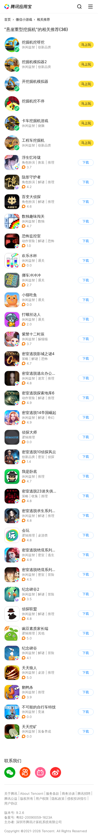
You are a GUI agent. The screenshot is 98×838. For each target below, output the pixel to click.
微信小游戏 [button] (24, 19)
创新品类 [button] (28, 457)
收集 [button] (34, 496)
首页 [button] (7, 19)
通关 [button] (41, 260)
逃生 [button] (51, 555)
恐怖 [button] (51, 241)
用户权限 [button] (42, 798)
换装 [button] (41, 162)
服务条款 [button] (52, 793)
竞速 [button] (41, 712)
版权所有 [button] (26, 798)
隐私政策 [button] (58, 798)
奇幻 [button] (51, 417)
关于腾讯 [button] (10, 793)
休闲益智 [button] (28, 221)
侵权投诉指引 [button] (77, 798)
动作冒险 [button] (28, 241)
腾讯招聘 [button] (83, 793)
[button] (18, 6)
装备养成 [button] (44, 731)
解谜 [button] (41, 182)
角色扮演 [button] (28, 162)
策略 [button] (25, 359)
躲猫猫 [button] (43, 339)
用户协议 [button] (10, 803)
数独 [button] (41, 221)
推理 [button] (51, 162)
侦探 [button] (51, 457)
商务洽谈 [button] (68, 793)
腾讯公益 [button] (10, 798)
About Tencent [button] (31, 793)
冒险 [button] (51, 575)
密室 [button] (41, 457)
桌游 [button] (41, 672)
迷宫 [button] (41, 378)
